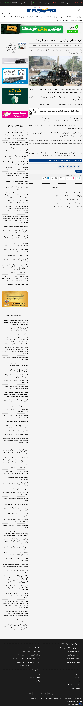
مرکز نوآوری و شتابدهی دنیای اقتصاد (28, 655)
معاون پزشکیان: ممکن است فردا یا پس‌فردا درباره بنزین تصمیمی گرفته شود (15, 143)
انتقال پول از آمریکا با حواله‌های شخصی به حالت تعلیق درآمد (15, 494)
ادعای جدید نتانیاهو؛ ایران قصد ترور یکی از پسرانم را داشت (15, 260)
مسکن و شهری (60, 17)
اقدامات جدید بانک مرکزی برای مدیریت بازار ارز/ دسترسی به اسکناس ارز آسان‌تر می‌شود (15, 472)
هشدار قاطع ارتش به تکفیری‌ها (19, 406)
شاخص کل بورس (17, 3)
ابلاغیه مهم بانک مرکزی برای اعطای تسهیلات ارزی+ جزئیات (15, 526)
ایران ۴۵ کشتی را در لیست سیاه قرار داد (16, 255)
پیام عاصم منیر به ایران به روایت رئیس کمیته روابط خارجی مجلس (16, 411)
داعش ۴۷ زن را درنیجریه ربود (73, 192)
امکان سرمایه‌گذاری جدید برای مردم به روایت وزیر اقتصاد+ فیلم (15, 484)
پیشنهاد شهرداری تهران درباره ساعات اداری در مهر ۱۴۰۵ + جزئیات (15, 250)
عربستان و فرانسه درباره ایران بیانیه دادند (16, 139)
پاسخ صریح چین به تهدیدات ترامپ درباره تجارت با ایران (16, 509)
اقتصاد (69, 17)
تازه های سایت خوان (14, 315)
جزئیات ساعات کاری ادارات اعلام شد (18, 273)
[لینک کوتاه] (78, 166)
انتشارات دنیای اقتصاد (33, 648)
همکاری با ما (75, 688)
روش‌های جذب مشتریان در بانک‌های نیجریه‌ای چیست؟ (66, 196)
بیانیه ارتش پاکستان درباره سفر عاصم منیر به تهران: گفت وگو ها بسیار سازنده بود (15, 202)
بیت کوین (39, 3)
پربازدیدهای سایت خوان (14, 126)
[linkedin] (67, 166)
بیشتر (57, 20)
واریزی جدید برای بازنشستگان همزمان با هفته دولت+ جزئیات (16, 188)
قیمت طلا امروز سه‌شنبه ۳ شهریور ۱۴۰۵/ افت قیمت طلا (16, 382)
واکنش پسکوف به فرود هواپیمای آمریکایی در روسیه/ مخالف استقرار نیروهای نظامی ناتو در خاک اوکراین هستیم (16, 322)
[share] (37, 693)
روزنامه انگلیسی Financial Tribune (29, 666)
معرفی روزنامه (35, 674)
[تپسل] (30, 109)
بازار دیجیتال (29, 17)
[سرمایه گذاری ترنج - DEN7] (41, 29)
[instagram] (52, 693)
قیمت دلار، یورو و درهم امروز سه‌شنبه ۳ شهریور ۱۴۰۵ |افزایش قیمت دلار (16, 370)
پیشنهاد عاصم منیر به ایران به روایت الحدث (15, 435)
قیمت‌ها (5, 17)
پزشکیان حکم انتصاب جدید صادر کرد (17, 431)
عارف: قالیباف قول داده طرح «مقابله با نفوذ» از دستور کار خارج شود (15, 163)
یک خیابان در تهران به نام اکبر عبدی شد (16, 504)
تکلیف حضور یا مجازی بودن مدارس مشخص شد (17, 478)
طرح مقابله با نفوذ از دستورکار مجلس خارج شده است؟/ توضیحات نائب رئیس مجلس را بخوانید (15, 452)
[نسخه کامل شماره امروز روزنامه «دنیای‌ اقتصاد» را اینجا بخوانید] (22, 45)
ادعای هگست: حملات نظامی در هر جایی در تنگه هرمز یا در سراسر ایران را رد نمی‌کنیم (15, 245)
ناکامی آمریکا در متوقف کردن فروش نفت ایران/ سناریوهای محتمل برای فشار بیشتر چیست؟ (16, 596)
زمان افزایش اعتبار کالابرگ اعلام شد (18, 284)
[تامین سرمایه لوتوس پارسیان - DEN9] (15, 96)
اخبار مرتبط (55, 187)
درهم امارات (61, 3)
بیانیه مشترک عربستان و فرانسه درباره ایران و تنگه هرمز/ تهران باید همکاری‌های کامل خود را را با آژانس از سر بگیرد (15, 267)
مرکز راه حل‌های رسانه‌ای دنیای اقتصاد (28, 662)
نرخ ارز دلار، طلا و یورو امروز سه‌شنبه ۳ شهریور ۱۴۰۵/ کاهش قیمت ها (16, 364)
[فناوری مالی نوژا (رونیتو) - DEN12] (15, 299)
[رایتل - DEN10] (15, 114)
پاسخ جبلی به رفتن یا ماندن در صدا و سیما (15, 489)
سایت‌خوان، (74, 160)
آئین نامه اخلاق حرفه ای (32, 681)
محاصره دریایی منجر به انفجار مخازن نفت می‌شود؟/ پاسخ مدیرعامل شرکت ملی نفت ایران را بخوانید (15, 440)
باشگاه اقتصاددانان (15, 17)
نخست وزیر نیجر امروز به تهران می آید (71, 199)
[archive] (30, 693)
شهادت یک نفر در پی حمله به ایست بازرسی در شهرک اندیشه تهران (15, 231)
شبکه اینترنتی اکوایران (73, 655)
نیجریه (78, 171)
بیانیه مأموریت (34, 678)
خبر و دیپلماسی (77, 17)
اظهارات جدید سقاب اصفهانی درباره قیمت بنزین (16, 499)
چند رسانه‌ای (73, 20)
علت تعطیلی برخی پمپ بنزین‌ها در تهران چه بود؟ (16, 515)
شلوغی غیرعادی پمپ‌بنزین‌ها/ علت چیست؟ (15, 226)
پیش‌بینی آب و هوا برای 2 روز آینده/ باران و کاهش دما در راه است (15, 548)
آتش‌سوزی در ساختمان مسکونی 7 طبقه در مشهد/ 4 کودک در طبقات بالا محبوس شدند (15, 565)
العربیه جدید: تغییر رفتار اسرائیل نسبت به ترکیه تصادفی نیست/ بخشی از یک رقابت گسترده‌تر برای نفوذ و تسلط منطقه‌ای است (16, 533)
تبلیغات (77, 678)
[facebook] (74, 166)
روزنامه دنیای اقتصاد (73, 652)
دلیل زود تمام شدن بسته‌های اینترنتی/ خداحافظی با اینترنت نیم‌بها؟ (17, 620)
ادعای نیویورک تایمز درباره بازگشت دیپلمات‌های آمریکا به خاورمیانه (18, 329)
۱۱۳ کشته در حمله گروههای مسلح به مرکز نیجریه (68, 207)
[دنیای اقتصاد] (41, 10)
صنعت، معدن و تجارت (42, 17)
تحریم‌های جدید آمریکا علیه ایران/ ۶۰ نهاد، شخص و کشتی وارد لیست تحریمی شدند (16, 157)
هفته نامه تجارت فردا (73, 659)
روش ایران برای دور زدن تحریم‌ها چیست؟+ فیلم (15, 571)
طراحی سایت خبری (75, 704)
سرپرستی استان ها (73, 685)
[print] (60, 166)
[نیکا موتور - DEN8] (15, 61)
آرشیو (80, 20)
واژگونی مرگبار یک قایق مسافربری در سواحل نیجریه (67, 203)
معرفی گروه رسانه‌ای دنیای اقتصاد (69, 648)
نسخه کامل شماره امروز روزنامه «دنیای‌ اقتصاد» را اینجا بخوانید (10, 47)
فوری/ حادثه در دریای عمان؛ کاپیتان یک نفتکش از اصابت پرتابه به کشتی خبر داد (16, 169)
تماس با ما (76, 674)
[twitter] (71, 166)
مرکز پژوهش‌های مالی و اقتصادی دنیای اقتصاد (25, 659)
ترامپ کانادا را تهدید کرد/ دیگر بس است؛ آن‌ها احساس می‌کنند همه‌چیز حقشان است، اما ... (15, 150)
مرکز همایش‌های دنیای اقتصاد (30, 652)
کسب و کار (64, 20)
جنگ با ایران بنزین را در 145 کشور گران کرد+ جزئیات (16, 559)
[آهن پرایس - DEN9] (15, 76)
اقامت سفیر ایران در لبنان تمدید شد (17, 421)
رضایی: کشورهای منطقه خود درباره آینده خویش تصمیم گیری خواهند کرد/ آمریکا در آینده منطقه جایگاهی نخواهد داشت (16, 394)
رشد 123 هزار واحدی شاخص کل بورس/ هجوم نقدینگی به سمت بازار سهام (16, 426)
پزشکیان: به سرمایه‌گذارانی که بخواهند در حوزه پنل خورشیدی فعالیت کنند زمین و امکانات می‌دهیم (16, 541)
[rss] (41, 693)
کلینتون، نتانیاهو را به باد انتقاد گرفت (17, 334)
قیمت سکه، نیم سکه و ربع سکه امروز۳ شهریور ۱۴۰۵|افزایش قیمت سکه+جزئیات (16, 376)
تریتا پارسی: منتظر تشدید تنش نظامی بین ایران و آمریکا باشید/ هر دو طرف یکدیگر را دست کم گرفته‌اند (16, 238)
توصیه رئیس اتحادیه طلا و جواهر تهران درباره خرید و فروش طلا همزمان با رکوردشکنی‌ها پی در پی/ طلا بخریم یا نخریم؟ (16, 209)
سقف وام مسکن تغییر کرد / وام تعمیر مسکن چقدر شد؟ (17, 182)
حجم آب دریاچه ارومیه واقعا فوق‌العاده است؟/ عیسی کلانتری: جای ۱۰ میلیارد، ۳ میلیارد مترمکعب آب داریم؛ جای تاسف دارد (16, 195)
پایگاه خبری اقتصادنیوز (72, 662)
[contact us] (34, 693)
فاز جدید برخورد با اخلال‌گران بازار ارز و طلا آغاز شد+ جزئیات (15, 416)
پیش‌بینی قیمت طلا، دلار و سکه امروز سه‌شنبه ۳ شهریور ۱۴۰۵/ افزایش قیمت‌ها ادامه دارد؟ (16, 175)
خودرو (23, 17)
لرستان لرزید (24, 446)
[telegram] (63, 166)
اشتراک (77, 681)
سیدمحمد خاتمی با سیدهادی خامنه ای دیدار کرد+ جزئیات (15, 358)
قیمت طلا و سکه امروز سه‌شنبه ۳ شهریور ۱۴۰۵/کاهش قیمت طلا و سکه (16, 401)
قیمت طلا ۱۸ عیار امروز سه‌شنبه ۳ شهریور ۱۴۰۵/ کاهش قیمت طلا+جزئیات (16, 387)
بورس (53, 17)
